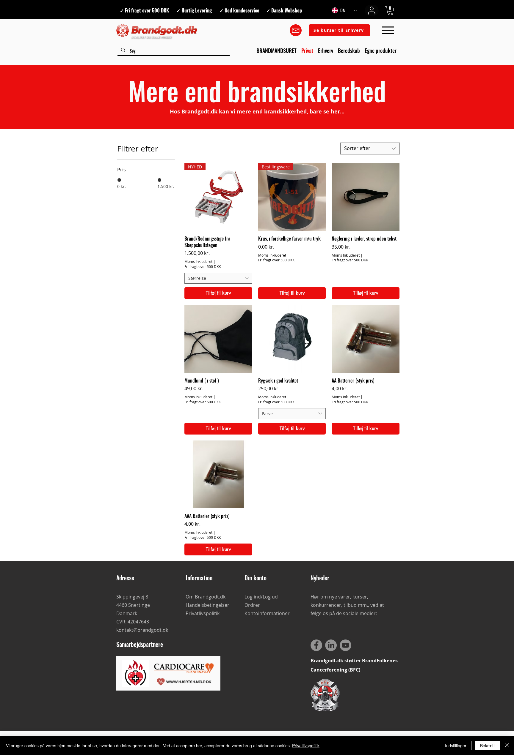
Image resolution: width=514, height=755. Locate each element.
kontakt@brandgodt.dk (142, 630)
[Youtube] (345, 645)
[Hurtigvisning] (365, 197)
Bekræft (487, 745)
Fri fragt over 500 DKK (202, 266)
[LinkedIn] (331, 645)
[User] (372, 10)
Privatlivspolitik (305, 745)
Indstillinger (455, 745)
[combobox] (370, 148)
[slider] (119, 180)
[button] (390, 10)
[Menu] (388, 30)
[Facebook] (316, 645)
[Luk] (506, 745)
